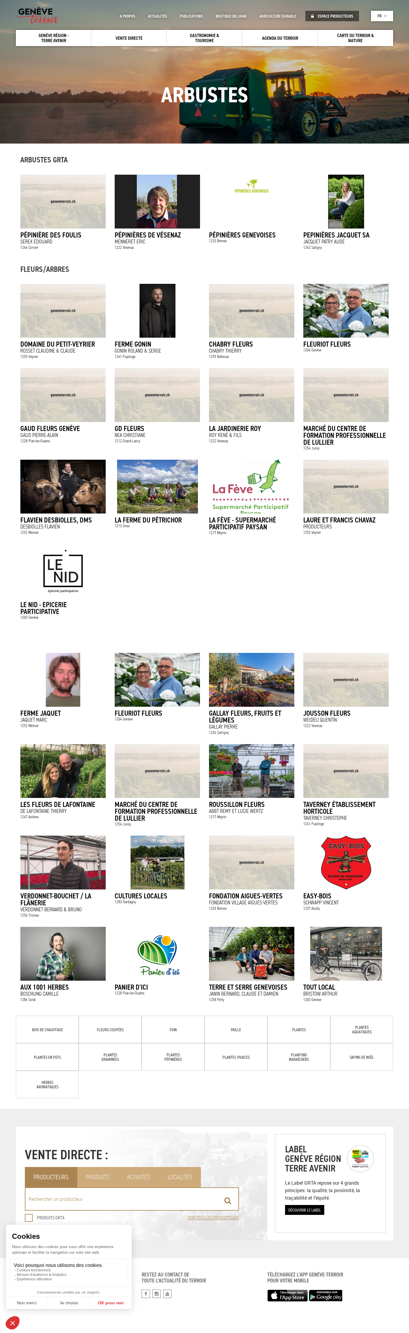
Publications (191, 16)
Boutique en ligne (231, 16)
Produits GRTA (50, 1218)
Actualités (157, 16)
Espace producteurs (335, 16)
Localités (180, 1177)
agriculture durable (277, 16)
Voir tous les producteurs (213, 1218)
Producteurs (51, 1177)
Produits (98, 1177)
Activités (138, 1177)
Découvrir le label (304, 1209)
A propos (127, 16)
